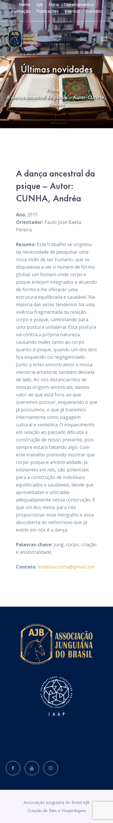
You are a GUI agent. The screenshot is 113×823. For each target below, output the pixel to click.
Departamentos (79, 4)
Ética (53, 4)
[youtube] (32, 768)
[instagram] (50, 768)
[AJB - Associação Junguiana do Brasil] (22, 38)
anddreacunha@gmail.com (66, 567)
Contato (94, 11)
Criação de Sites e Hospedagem (57, 810)
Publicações (48, 11)
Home (24, 4)
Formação (21, 11)
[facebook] (13, 768)
